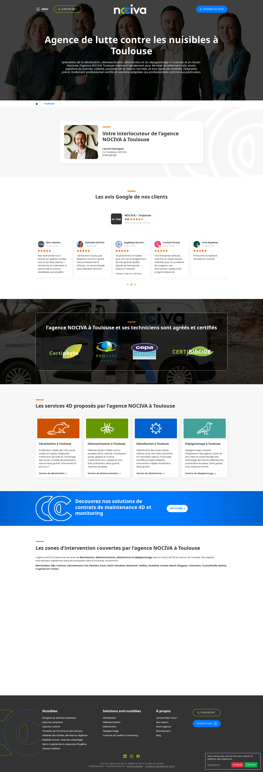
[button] (127, 284)
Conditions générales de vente (160, 766)
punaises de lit (115, 69)
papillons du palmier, (79, 69)
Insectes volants (51, 726)
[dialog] (232, 761)
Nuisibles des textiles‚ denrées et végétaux (65, 735)
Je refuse (237, 764)
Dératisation (109, 717)
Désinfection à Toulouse (152, 444)
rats (183, 65)
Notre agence (163, 726)
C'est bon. (251, 764)
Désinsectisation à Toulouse (106, 444)
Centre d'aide (204, 723)
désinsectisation (112, 62)
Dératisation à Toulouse (55, 444)
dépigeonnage (159, 62)
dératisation (92, 62)
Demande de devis (213, 9)
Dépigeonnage (111, 731)
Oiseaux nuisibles (51, 748)
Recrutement (163, 731)
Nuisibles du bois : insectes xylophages (62, 739)
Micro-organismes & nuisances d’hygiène (64, 744)
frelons (130, 69)
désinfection (133, 62)
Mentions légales (135, 766)
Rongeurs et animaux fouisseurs (59, 717)
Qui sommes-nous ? (167, 717)
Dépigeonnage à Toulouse (202, 444)
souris (191, 65)
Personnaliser (213, 764)
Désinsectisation (111, 722)
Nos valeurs (162, 722)
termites (142, 69)
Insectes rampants (52, 722)
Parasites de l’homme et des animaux (62, 731)
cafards (99, 69)
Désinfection (109, 726)
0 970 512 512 (109, 155)
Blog (158, 735)
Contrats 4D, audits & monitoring (120, 735)
